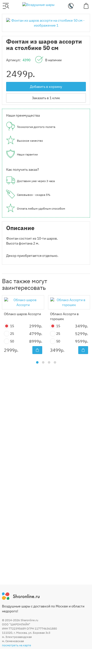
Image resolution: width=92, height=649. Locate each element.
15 (12, 326)
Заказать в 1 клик (46, 98)
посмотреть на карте (16, 645)
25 (12, 333)
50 (12, 341)
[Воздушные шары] (38, 4)
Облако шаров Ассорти (22, 314)
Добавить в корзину (46, 86)
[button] (37, 362)
